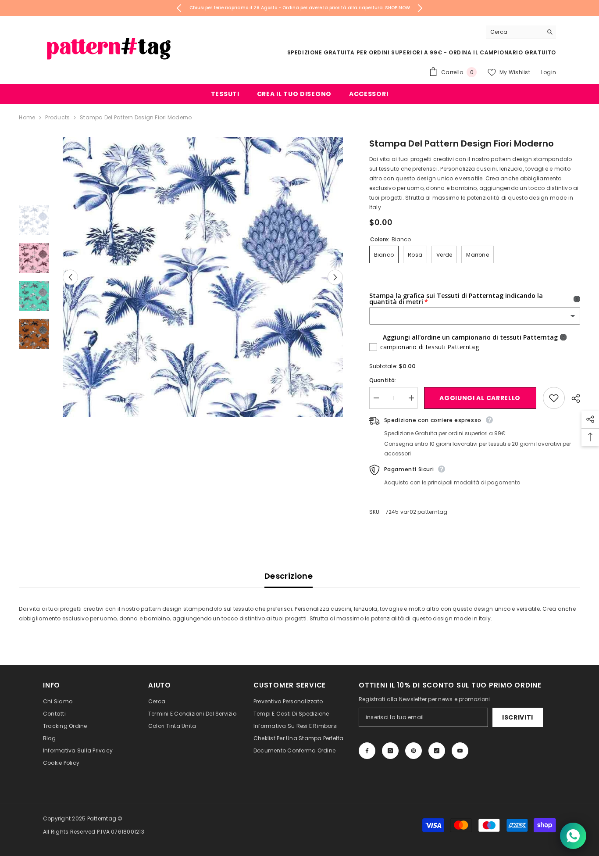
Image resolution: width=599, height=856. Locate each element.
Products (57, 117)
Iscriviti (517, 717)
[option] (299, 8)
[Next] (420, 8)
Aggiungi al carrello (480, 398)
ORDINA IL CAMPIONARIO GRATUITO (502, 52)
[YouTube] (460, 750)
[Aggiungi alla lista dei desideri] (554, 398)
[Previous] (179, 8)
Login (548, 72)
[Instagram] (390, 750)
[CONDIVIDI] (572, 398)
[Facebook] (367, 750)
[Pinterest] (413, 750)
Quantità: (382, 380)
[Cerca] (521, 32)
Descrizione (288, 575)
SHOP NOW (397, 7)
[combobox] (514, 32)
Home (27, 117)
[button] (70, 277)
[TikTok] (436, 750)
